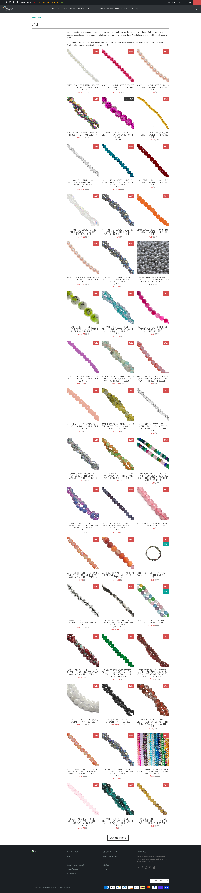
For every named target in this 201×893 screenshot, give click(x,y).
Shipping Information (108, 861)
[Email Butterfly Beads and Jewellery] (3, 2)
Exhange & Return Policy (109, 856)
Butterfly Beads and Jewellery (47, 887)
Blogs (68, 856)
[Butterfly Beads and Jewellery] (7, 8)
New (62, 2)
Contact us (105, 865)
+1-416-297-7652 (25, 2)
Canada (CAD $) (172, 2)
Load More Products (118, 838)
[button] (61, 9)
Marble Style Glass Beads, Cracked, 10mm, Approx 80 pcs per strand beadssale (118, 113)
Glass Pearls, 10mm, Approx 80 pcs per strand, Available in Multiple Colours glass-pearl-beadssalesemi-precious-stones (83, 257)
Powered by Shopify (63, 887)
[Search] (196, 8)
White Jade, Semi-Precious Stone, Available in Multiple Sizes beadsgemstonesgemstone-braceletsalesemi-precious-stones (83, 700)
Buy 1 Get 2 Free (44, 2)
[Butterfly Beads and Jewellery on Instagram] (10, 2)
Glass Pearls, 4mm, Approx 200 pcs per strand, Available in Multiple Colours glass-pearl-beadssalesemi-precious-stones (118, 65)
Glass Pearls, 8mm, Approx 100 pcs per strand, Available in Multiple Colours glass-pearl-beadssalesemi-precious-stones (83, 65)
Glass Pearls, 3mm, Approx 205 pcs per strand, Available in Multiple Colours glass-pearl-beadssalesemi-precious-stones (153, 113)
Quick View (83, 70)
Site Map (104, 869)
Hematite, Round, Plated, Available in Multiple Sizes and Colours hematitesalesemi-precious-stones (83, 113)
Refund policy (71, 873)
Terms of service (72, 869)
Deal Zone (55, 2)
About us (70, 861)
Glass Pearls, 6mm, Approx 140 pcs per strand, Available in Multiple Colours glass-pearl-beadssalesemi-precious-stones (153, 65)
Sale (34, 2)
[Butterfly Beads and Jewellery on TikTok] (17, 2)
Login (189, 2)
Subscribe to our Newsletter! (76, 865)
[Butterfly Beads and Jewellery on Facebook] (6, 2)
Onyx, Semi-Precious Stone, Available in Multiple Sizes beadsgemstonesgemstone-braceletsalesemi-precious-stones (118, 700)
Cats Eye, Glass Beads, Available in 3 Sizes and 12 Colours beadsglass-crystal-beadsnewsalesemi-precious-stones (153, 600)
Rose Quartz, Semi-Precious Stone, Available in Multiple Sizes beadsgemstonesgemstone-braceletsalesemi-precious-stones (153, 503)
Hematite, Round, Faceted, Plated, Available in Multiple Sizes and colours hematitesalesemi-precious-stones (83, 600)
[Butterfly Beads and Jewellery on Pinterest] (14, 2)
